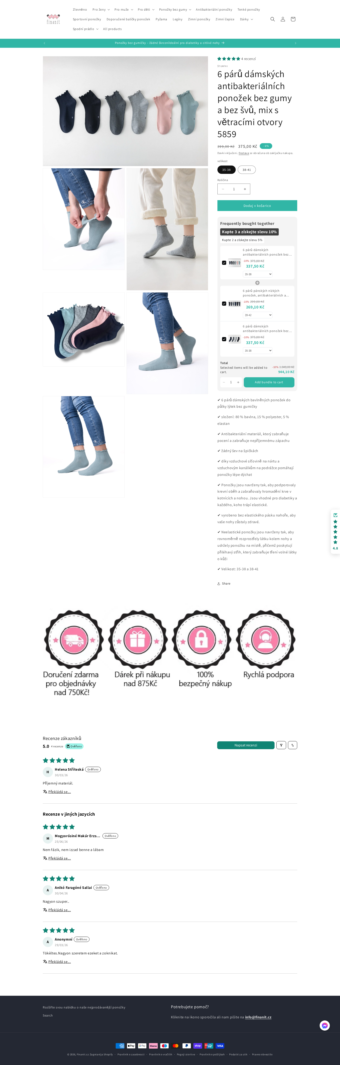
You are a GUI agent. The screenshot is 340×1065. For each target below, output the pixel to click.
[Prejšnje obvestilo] (44, 43)
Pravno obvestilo (262, 1054)
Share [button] (226, 583)
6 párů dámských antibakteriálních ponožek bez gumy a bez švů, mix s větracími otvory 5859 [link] (266, 252)
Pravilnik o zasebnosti (131, 1054)
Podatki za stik (238, 1054)
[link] (234, 263)
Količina (222, 180)
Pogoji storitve (186, 1054)
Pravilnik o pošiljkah (212, 1054)
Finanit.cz (83, 1054)
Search (48, 1016)
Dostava (244, 153)
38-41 (247, 170)
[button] (101, 9)
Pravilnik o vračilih (160, 1054)
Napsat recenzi (246, 745)
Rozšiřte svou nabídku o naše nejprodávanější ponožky (84, 1007)
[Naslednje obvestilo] (296, 43)
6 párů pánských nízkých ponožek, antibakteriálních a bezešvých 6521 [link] (264, 293)
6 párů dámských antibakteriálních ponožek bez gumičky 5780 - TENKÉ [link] (265, 328)
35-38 (226, 170)
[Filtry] (281, 745)
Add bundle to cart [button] (269, 382)
